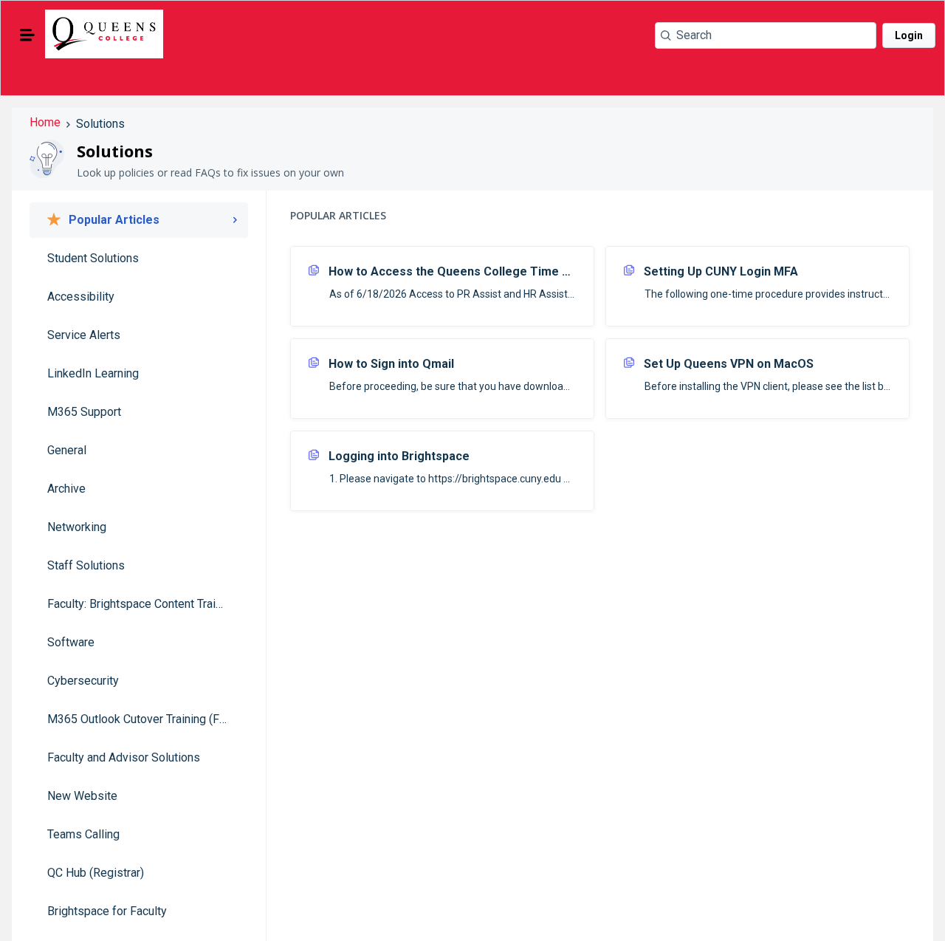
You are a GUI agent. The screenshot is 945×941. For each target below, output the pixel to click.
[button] (27, 35)
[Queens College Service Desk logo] (104, 35)
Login (909, 35)
